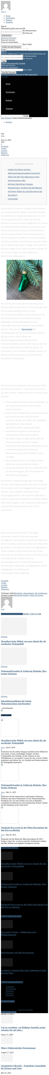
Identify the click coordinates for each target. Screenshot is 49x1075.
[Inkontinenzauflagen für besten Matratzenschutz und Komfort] (14, 694)
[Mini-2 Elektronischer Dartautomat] (7, 1043)
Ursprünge (13, 198)
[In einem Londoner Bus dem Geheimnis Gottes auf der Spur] (7, 966)
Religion (9, 20)
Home (8, 16)
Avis (2, 136)
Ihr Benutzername (29, 31)
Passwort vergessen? (8, 38)
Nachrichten (10, 18)
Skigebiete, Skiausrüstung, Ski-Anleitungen (31, 593)
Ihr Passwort (27, 33)
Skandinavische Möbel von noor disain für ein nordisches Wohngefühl (23, 642)
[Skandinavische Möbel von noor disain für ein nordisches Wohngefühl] (14, 635)
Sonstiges (9, 22)
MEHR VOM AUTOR (32, 614)
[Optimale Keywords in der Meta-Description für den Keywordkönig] (10, 823)
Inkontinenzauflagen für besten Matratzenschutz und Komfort (16, 702)
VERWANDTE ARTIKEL (12, 614)
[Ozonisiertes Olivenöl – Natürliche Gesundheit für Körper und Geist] (7, 1061)
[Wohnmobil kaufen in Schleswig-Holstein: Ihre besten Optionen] (14, 664)
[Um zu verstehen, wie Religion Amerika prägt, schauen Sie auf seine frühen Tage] (7, 1023)
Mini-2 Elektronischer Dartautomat (18, 1048)
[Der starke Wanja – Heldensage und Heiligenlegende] (7, 928)
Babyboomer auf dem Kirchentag (17, 952)
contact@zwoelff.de (25, 1010)
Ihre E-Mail (27, 44)
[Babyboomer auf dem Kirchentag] (7, 948)
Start (2, 118)
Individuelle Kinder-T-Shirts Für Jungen (28, 595)
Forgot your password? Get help (13, 63)
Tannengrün (27, 329)
